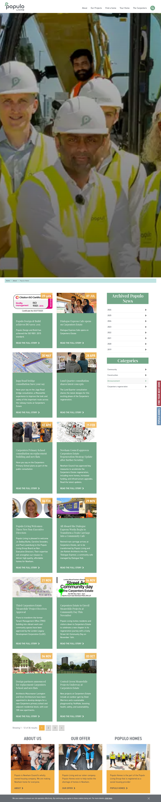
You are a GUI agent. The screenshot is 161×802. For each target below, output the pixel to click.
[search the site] (152, 8)
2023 (109, 327)
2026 (109, 310)
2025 (109, 315)
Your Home (125, 8)
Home (8, 281)
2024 (109, 321)
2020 (109, 344)
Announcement (113, 381)
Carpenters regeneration (117, 386)
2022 (109, 332)
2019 (109, 349)
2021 (109, 338)
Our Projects (96, 8)
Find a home (110, 8)
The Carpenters (140, 8)
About (84, 8)
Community (112, 369)
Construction (112, 375)
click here (108, 798)
